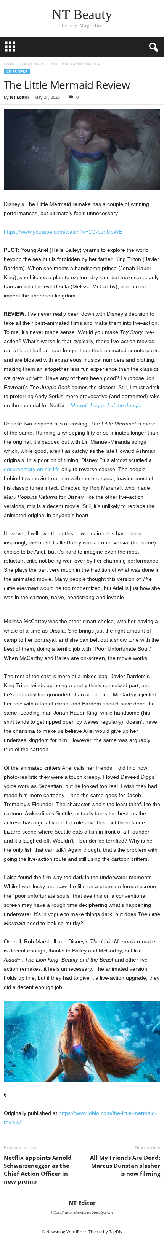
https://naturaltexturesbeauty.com (82, 1212)
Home (9, 63)
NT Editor (19, 97)
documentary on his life (32, 469)
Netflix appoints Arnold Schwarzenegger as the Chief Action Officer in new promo (38, 1169)
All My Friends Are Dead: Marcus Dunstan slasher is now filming (125, 1165)
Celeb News (32, 63)
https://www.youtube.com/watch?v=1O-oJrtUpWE (63, 232)
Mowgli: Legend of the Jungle (106, 405)
